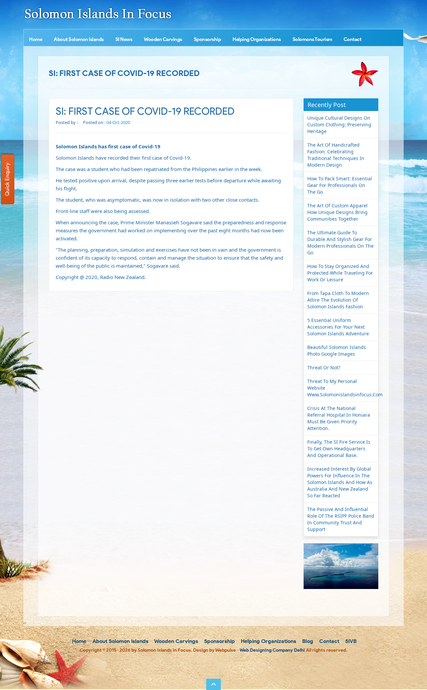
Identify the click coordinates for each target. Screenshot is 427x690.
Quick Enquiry (7, 179)
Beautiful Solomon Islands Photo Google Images (336, 350)
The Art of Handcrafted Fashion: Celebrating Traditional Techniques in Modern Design (335, 155)
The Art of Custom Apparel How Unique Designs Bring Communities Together (337, 212)
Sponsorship (207, 39)
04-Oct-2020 (118, 122)
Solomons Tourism (312, 39)
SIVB (350, 641)
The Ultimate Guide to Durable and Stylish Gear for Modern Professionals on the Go (340, 242)
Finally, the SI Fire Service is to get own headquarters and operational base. (338, 448)
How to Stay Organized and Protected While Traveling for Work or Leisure (340, 273)
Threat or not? (323, 367)
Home (35, 39)
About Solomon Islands (79, 39)
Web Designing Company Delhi (272, 650)
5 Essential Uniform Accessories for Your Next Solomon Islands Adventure (338, 327)
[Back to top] (213, 684)
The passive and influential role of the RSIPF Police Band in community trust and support (340, 519)
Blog (307, 641)
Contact (353, 39)
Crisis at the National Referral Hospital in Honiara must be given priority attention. (338, 418)
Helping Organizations (257, 39)
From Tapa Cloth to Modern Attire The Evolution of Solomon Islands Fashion (338, 300)
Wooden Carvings (163, 39)
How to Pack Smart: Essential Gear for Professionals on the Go (339, 185)
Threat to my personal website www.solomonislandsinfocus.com (342, 388)
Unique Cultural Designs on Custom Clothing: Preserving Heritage (339, 124)
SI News (123, 39)
